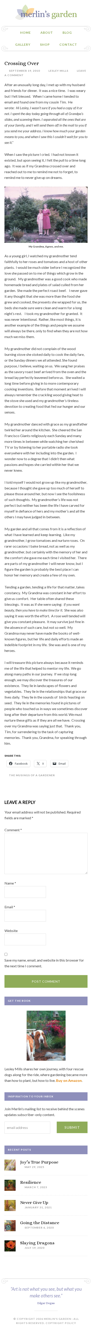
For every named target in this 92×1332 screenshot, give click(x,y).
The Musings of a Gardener (32, 775)
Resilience (30, 1182)
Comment (13, 830)
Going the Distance (39, 1222)
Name (10, 883)
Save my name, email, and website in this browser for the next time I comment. (44, 963)
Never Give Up (34, 1202)
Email (9, 907)
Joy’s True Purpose (39, 1162)
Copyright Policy (61, 1323)
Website (11, 930)
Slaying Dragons (37, 1242)
